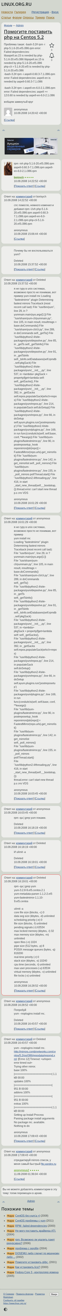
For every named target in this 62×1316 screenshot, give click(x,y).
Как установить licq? (27, 1267)
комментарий (24, 196)
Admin (20, 25)
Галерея (20, 12)
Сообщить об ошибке (13, 1300)
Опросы (28, 17)
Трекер (40, 17)
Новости (7, 12)
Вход (55, 12)
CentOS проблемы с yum (30, 1220)
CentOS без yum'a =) (27, 1215)
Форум (16, 17)
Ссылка (9, 120)
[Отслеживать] (51, 56)
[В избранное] (51, 45)
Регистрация (40, 12)
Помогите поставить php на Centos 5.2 (28, 34)
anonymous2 (21, 1170)
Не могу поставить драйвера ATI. (35, 1230)
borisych (19, 177)
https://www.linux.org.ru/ (14, 1303)
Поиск (50, 17)
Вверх (54, 1294)
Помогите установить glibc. (31, 1262)
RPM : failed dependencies (31, 1225)
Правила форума (24, 1294)
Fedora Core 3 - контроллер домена (37, 1272)
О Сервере (8, 1294)
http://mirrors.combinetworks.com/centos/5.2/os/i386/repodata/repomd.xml (35, 1055)
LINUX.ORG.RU (16, 4)
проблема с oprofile (27, 1248)
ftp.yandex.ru (48, 1164)
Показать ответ (24, 186)
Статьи (6, 17)
